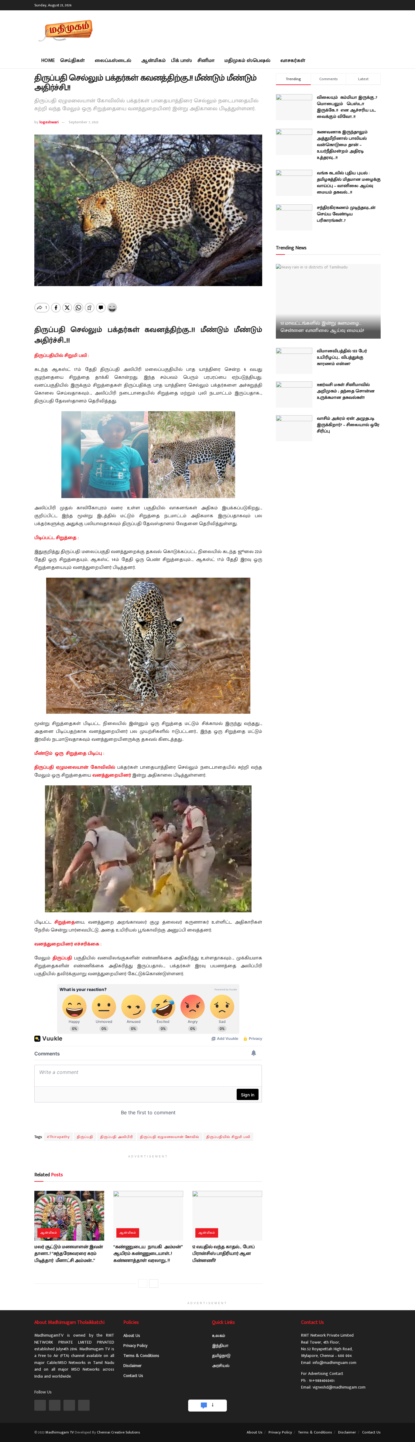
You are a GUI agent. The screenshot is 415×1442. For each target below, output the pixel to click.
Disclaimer (132, 1365)
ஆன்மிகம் (153, 60)
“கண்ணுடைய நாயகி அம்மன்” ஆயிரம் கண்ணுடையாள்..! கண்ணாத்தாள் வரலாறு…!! (148, 1254)
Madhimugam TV (60, 1432)
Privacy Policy (135, 1345)
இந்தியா (220, 1345)
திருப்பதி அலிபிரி (116, 1137)
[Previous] (142, 1283)
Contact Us (133, 1375)
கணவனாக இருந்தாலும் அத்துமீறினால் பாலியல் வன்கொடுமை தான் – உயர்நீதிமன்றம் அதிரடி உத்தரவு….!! (342, 144)
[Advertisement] (270, 30)
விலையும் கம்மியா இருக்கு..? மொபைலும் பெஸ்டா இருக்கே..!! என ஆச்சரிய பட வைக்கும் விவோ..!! (347, 107)
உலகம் (218, 1335)
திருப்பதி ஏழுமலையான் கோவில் (169, 1137)
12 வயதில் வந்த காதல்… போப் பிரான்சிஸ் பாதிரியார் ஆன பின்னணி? (223, 1254)
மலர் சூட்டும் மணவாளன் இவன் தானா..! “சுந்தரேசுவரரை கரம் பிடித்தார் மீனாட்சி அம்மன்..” (68, 1254)
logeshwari (49, 122)
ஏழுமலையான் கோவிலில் (85, 767)
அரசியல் (220, 1365)
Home (48, 60)
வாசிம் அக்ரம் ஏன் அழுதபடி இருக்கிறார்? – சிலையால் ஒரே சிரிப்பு (348, 425)
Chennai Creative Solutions (118, 1432)
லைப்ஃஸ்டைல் (113, 60)
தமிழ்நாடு (221, 1355)
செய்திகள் (72, 60)
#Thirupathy (58, 1137)
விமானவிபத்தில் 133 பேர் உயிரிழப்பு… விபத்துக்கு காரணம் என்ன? (342, 357)
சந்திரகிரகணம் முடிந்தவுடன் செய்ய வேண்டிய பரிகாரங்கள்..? (346, 214)
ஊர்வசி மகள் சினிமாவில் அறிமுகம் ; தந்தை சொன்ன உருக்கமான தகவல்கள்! (346, 391)
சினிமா (205, 60)
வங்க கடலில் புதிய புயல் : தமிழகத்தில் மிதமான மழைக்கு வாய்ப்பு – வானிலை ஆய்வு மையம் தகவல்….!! (349, 182)
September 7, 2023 (83, 122)
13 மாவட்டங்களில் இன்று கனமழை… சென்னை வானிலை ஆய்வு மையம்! (322, 327)
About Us (131, 1335)
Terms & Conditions (141, 1355)
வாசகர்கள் (292, 60)
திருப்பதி (44, 767)
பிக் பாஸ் (181, 60)
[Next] (153, 1283)
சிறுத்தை (64, 922)
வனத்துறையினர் (111, 775)
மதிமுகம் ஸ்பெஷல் (247, 60)
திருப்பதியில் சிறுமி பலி (228, 1137)
